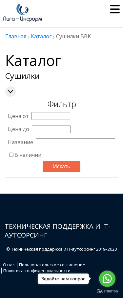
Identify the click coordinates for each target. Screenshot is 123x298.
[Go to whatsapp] (107, 279)
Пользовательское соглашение (52, 265)
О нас (8, 265)
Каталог (41, 36)
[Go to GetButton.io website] (107, 291)
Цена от (18, 116)
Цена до (18, 129)
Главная (15, 36)
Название (20, 142)
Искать (61, 166)
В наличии (27, 154)
